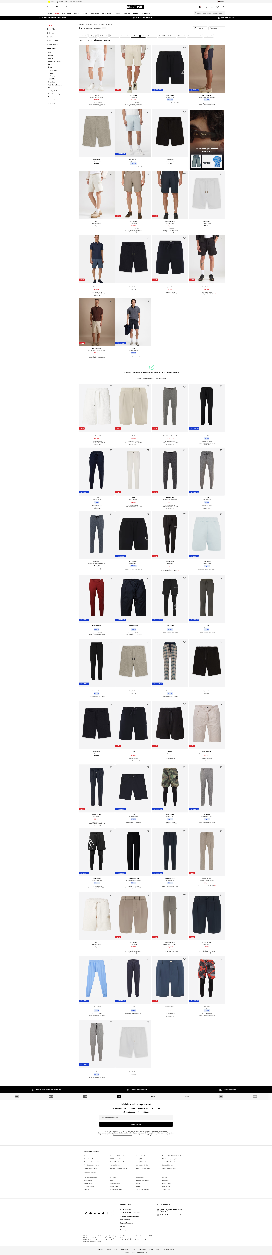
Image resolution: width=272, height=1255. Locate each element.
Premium (89, 24)
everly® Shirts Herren (143, 1162)
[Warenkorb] (223, 7)
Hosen (96, 24)
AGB (134, 1249)
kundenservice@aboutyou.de (122, 1135)
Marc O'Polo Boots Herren (118, 1162)
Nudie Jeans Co (141, 1177)
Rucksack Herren (167, 1165)
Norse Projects (89, 1186)
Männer (59, 7)
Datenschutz (125, 1249)
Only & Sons (114, 1186)
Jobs (115, 1249)
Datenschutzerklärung (105, 1133)
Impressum (142, 1249)
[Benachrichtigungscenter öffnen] (211, 7)
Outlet (52, 1)
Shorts (103, 24)
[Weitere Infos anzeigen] (97, 106)
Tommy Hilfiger (115, 1183)
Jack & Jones (88, 1183)
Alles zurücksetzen (103, 40)
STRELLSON (166, 1189)
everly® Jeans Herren (169, 1168)
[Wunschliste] (217, 7)
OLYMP (138, 1186)
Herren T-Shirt (115, 1165)
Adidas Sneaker (141, 1156)
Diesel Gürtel (88, 1159)
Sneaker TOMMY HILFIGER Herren (173, 1156)
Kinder (68, 7)
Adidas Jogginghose (142, 1165)
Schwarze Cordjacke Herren (93, 1162)
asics (111, 1180)
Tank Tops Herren (90, 1156)
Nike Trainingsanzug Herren (171, 1159)
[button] (200, 28)
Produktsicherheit (168, 1249)
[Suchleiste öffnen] (195, 13)
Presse (109, 1249)
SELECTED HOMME (142, 1189)
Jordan (138, 1183)
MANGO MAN (166, 1183)
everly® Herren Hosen (143, 1159)
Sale (91, 36)
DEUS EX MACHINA (142, 1180)
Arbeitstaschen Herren (91, 1165)
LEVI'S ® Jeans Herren (143, 1168)
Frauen (50, 7)
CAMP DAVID (88, 1180)
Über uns (100, 1249)
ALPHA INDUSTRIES (90, 1177)
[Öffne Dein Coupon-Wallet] (199, 7)
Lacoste (165, 1180)
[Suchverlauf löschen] (223, 13)
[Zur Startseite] (96, 1205)
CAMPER (113, 1177)
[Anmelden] (205, 7)
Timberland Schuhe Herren (118, 1156)
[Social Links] (86, 1213)
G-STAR (86, 1189)
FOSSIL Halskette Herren (118, 1159)
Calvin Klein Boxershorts (170, 1162)
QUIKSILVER (166, 1186)
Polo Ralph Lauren (116, 1189)
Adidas (164, 1177)
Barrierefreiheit (154, 1249)
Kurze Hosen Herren (90, 1168)
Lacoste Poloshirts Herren (118, 1168)
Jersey (109, 24)
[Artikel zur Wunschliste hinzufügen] (111, 48)
